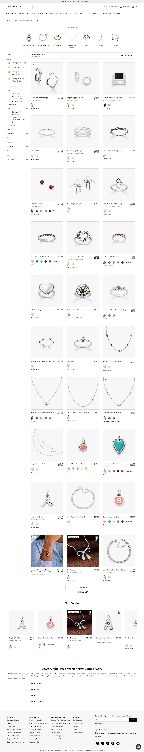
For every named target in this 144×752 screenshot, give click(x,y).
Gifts (15, 21)
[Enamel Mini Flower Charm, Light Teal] (73, 468)
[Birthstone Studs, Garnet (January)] (32, 211)
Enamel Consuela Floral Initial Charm (104, 639)
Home (9, 21)
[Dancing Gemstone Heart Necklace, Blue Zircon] (50, 418)
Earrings (115, 46)
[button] (125, 6)
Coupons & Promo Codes (15, 742)
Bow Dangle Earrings (74, 204)
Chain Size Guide (35, 726)
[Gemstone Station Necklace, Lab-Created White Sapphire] (104, 418)
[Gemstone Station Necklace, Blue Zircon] (114, 418)
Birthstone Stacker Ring (111, 257)
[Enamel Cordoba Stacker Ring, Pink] (32, 261)
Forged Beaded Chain (38, 464)
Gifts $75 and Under (29, 46)
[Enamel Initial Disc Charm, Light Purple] (122, 521)
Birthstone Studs (36, 204)
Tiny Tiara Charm (130, 638)
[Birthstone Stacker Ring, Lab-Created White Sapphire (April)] (118, 262)
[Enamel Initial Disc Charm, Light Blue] (114, 521)
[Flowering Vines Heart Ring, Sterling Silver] (68, 264)
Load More (83, 587)
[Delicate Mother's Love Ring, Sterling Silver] (104, 211)
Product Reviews (56, 729)
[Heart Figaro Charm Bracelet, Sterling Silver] (68, 521)
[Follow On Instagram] (97, 743)
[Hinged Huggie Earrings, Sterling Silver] (68, 105)
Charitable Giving (79, 723)
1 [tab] (71, 658)
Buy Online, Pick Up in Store (60, 723)
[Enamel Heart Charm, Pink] (104, 471)
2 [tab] (72, 658)
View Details (84, 1)
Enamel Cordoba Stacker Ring (41, 257)
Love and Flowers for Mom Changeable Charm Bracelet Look (42, 571)
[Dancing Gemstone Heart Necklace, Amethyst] (37, 418)
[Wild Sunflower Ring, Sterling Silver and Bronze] (68, 314)
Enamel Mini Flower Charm (76, 464)
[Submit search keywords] (105, 7)
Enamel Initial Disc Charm (111, 517)
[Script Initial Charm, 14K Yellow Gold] (37, 524)
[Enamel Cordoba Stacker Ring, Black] (45, 261)
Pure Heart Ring (36, 151)
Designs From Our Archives (60, 720)
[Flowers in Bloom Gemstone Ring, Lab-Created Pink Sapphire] (109, 315)
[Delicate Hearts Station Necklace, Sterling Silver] (68, 417)
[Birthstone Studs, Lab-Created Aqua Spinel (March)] (41, 211)
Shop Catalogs (56, 736)
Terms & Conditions (70, 750)
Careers (75, 729)
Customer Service (13, 720)
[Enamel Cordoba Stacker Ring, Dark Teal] (37, 261)
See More (56, 211)
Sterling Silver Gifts (43, 46)
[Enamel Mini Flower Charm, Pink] (68, 468)
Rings (86, 46)
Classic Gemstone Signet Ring (113, 98)
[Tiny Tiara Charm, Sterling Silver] (126, 645)
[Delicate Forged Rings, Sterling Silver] (68, 158)
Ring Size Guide (34, 732)
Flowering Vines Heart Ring (76, 257)
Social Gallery (55, 732)
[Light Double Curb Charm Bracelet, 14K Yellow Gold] (109, 577)
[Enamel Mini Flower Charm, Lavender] (77, 468)
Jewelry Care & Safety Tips (38, 723)
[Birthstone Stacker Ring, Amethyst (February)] (109, 262)
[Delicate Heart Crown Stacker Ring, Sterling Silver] (32, 365)
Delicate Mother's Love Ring (112, 204)
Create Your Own (57, 726)
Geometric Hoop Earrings (39, 98)
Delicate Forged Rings (74, 151)
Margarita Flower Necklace (112, 361)
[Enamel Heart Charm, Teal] (109, 471)
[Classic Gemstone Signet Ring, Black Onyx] (104, 105)
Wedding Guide (34, 742)
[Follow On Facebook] (107, 743)
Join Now (98, 736)
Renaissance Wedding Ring (112, 151)
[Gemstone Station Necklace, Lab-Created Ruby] (109, 418)
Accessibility (80, 750)
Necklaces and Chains (72, 46)
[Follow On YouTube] (118, 743)
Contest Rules (78, 732)
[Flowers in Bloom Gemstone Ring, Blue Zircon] (114, 315)
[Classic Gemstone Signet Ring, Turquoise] (109, 105)
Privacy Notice (99, 723)
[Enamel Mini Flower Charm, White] (82, 468)
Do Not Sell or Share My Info (55, 750)
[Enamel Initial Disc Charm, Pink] (104, 521)
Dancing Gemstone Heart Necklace (43, 412)
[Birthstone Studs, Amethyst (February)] (37, 211)
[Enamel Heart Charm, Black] (118, 471)
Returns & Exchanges (14, 732)
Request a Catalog (13, 739)
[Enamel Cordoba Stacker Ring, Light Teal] (41, 261)
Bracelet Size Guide (35, 729)
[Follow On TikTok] (102, 743)
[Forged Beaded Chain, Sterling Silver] (32, 469)
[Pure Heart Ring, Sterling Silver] (32, 156)
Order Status (11, 726)
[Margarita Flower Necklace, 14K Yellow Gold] (109, 367)
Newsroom (76, 726)
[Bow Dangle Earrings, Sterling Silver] (68, 208)
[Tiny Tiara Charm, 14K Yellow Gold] (131, 645)
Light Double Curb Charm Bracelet (114, 570)
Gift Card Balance (13, 736)
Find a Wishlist (56, 739)
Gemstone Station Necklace (112, 412)
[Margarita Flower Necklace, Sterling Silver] (104, 366)
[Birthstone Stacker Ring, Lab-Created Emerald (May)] (122, 262)
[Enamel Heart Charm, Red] (122, 471)
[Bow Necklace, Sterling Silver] (68, 577)
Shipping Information (14, 729)
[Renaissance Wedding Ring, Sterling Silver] (104, 155)
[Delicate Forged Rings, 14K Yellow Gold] (73, 158)
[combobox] (69, 7)
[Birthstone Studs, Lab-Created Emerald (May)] (50, 211)
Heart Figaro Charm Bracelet (76, 517)
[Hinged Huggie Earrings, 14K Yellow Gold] (73, 105)
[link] (64, 13)
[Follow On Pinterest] (112, 743)
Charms (101, 46)
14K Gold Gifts (57, 46)
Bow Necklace (72, 570)
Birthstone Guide (34, 736)
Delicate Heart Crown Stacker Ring (42, 361)
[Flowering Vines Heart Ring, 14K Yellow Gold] (73, 264)
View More (12, 86)
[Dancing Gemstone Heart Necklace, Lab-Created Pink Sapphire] (45, 418)
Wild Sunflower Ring (74, 310)
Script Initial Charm (37, 517)
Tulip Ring (70, 361)
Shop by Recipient (25, 21)
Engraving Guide (34, 739)
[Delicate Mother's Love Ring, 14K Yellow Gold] (109, 211)
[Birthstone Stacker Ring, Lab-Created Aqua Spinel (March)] (114, 262)
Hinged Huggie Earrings (75, 98)
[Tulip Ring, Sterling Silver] (68, 365)
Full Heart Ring (36, 310)
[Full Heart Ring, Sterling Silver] (32, 314)
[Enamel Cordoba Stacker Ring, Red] (50, 261)
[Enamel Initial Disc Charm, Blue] (109, 521)
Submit (133, 720)
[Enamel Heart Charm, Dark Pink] (114, 471)
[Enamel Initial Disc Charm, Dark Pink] (118, 521)
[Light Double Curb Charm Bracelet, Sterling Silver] (104, 577)
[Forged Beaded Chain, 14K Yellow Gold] (37, 469)
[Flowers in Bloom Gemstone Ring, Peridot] (104, 315)
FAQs (8, 723)
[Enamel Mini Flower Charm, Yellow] (86, 468)
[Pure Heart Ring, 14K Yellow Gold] (37, 156)
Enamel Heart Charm (110, 464)
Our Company (77, 720)
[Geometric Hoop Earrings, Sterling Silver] (32, 105)
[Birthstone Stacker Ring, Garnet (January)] (104, 262)
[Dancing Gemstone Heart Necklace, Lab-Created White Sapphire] (41, 418)
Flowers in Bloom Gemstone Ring (114, 310)
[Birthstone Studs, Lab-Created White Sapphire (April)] (45, 211)
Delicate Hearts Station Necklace (78, 412)
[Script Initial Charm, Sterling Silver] (32, 524)
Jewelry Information (36, 720)
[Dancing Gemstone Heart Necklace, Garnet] (32, 418)
